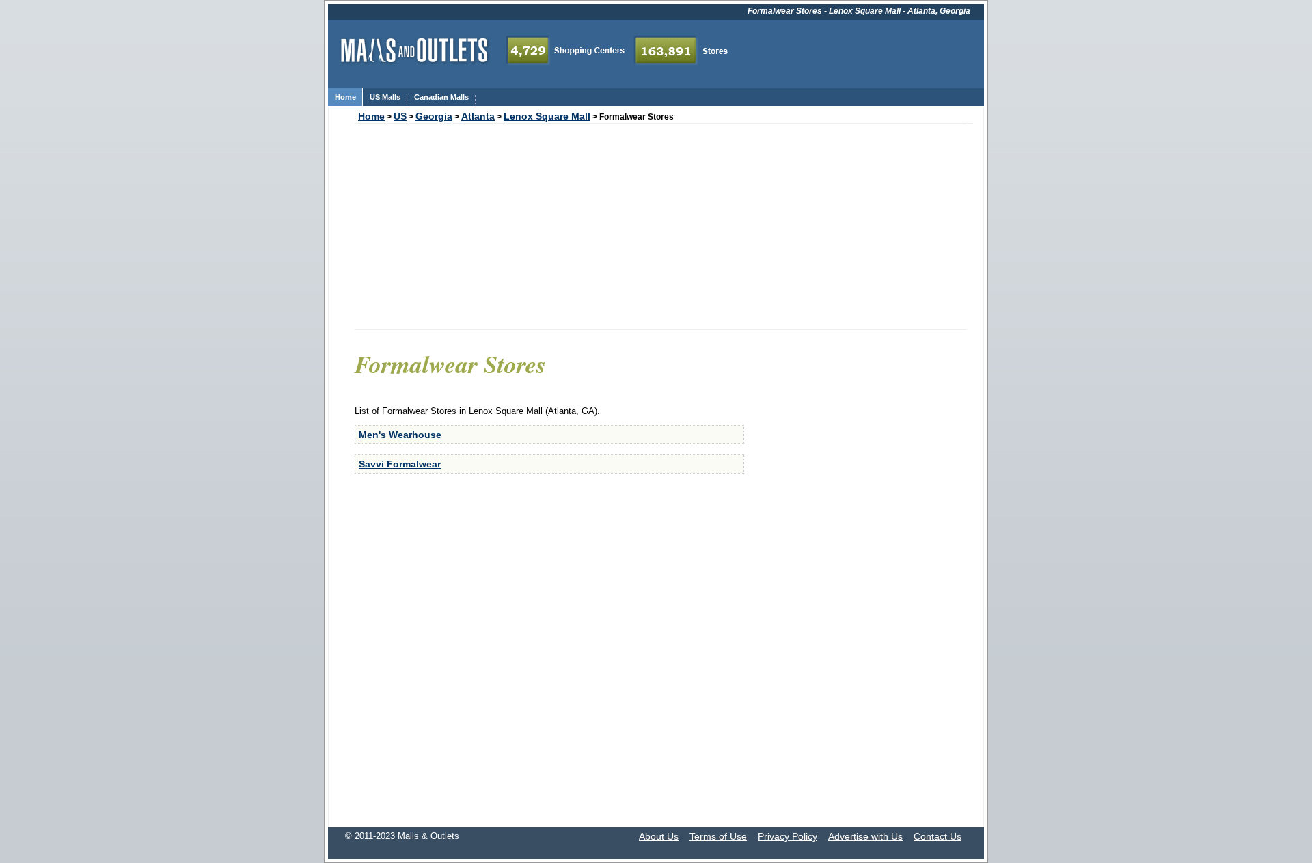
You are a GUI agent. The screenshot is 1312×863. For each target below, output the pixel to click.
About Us (659, 836)
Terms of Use (718, 836)
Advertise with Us (865, 836)
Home (371, 116)
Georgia (433, 116)
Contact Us (937, 836)
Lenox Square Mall (547, 116)
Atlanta (478, 116)
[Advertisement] (660, 227)
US (400, 116)
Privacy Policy (787, 836)
